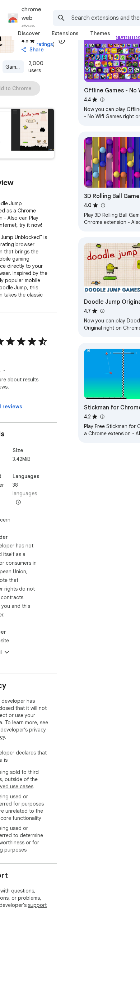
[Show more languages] (18, 502)
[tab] (29, 33)
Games (13, 67)
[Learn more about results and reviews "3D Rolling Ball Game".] (102, 205)
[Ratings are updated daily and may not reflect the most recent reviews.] (62, 40)
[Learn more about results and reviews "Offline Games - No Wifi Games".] (102, 99)
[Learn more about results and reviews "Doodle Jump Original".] (102, 311)
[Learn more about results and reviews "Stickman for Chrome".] (102, 416)
